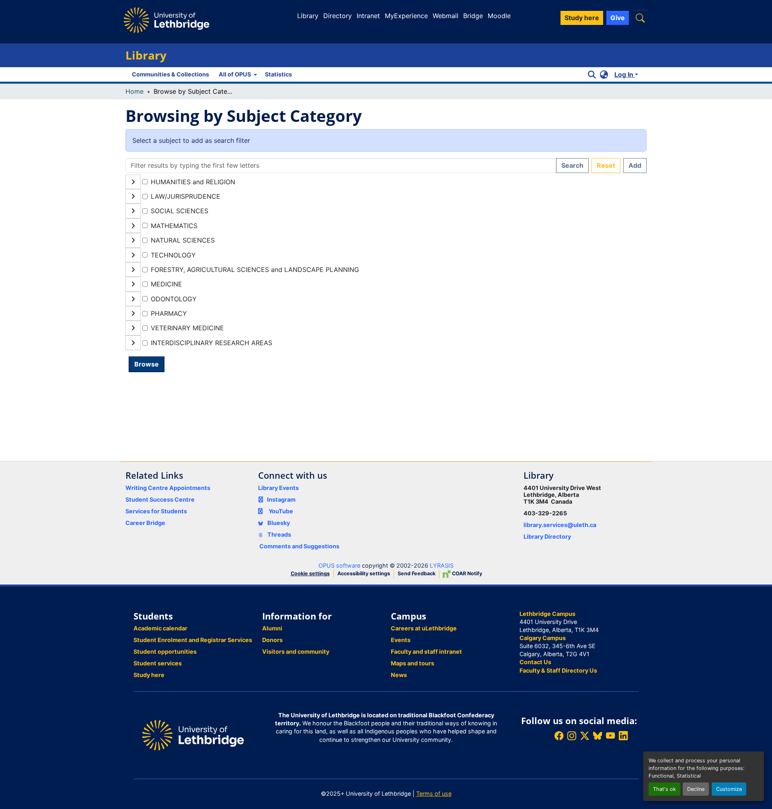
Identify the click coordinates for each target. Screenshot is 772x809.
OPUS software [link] (339, 565)
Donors (272, 639)
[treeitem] (386, 196)
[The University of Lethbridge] (193, 734)
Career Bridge (145, 522)
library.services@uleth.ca (560, 524)
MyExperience (406, 16)
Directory (337, 16)
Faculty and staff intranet (426, 651)
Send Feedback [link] (416, 573)
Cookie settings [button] (310, 573)
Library (307, 16)
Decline (695, 789)
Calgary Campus (542, 637)
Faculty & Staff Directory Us (558, 670)
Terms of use (434, 793)
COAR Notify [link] (466, 573)
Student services (157, 663)
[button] (640, 18)
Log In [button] (624, 74)
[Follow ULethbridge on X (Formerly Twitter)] (584, 736)
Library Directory (547, 536)
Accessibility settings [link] (363, 573)
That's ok (664, 789)
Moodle (499, 16)
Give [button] (617, 18)
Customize (729, 789)
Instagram (281, 499)
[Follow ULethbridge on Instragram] (571, 736)
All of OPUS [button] (235, 74)
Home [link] (134, 91)
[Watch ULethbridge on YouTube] (610, 736)
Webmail (445, 16)
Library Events (278, 487)
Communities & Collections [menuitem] (170, 74)
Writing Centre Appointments (167, 487)
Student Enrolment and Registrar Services (192, 639)
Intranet (368, 16)
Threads (278, 534)
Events (401, 639)
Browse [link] (146, 364)
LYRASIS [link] (442, 565)
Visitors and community (295, 651)
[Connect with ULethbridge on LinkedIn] (623, 736)
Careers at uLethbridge (424, 628)
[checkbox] (145, 181)
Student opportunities (165, 651)
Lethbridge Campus (547, 613)
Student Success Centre (160, 499)
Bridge (473, 16)
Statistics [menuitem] (278, 74)
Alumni (272, 628)
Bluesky (278, 522)
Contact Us (535, 662)
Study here (148, 674)
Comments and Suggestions (299, 546)
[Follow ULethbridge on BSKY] (597, 736)
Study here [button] (582, 18)
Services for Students (156, 511)
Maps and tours (412, 663)
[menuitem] (237, 74)
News (399, 674)
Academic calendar (160, 628)
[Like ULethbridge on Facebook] (558, 736)
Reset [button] (606, 165)
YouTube (281, 511)
